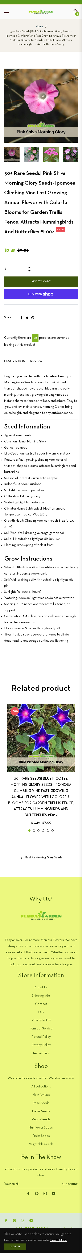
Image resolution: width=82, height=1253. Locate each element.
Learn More (58, 1240)
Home (39, 26)
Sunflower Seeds (41, 1127)
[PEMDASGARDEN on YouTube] (53, 1193)
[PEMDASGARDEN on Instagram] (45, 1193)
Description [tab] (14, 361)
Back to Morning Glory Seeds (43, 857)
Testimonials (41, 1053)
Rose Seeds (41, 1103)
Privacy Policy (41, 1020)
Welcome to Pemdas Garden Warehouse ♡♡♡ (41, 1078)
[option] (41, 768)
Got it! (15, 1247)
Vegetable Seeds (41, 1144)
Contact (41, 1004)
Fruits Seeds (41, 1135)
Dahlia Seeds (41, 1111)
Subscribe (70, 1184)
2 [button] (34, 830)
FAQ (41, 1012)
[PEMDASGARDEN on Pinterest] (36, 1193)
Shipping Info (41, 995)
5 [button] (48, 830)
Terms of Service (41, 1028)
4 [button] (43, 830)
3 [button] (38, 830)
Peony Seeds (41, 1119)
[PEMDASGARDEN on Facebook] (28, 1193)
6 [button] (52, 830)
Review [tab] (36, 361)
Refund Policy (41, 1036)
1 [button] (29, 830)
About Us (41, 987)
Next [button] (74, 154)
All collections (41, 1086)
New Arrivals (41, 1094)
